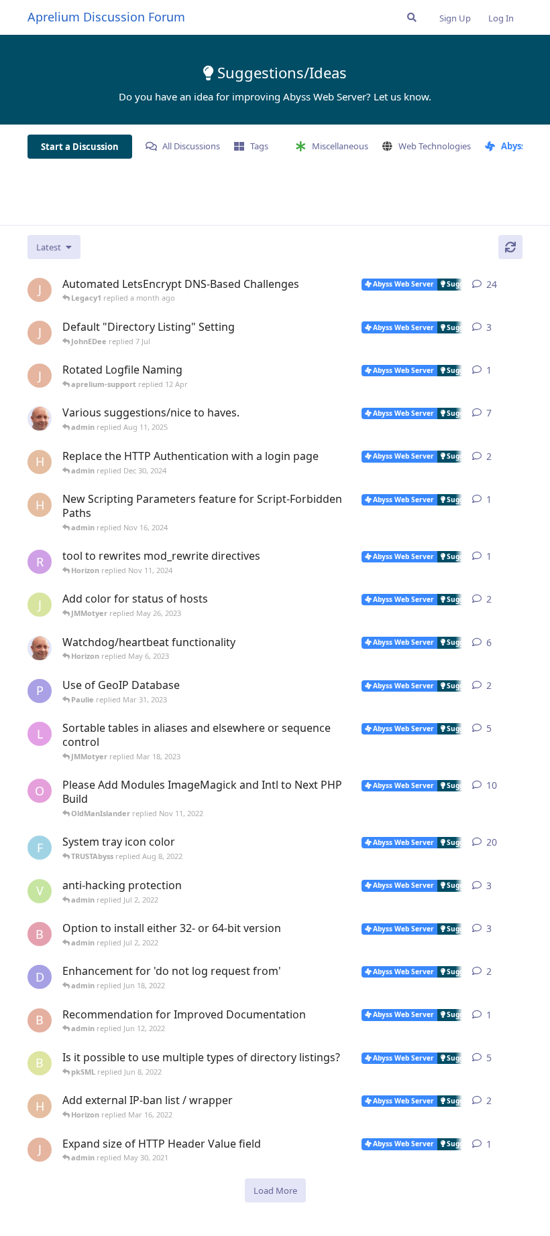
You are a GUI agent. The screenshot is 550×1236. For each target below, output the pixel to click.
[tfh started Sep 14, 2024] (40, 418)
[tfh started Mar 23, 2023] (40, 648)
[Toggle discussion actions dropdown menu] (517, 285)
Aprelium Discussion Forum (106, 17)
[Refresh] (510, 247)
